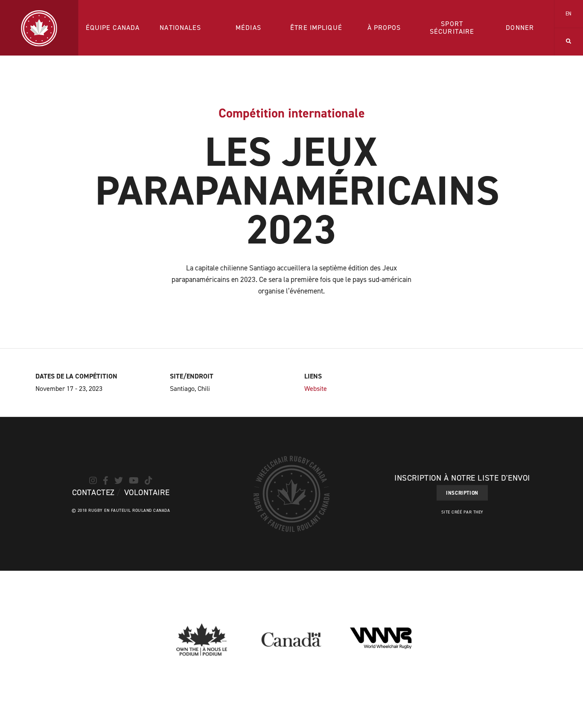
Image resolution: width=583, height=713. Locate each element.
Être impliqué (316, 27)
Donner (520, 27)
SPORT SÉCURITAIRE (452, 27)
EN (569, 13)
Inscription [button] (462, 493)
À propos (384, 27)
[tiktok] (148, 480)
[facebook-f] (105, 480)
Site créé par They (462, 512)
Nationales (180, 27)
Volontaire (147, 492)
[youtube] (134, 480)
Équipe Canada (113, 27)
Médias (248, 27)
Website (315, 388)
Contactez (93, 492)
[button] (568, 42)
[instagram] (93, 480)
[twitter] (118, 480)
